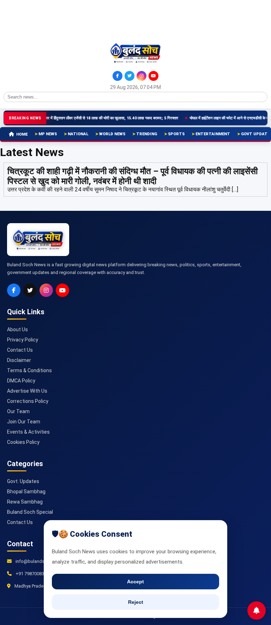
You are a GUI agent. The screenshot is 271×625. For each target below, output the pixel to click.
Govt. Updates (23, 481)
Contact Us (20, 350)
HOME (22, 134)
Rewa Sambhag (25, 502)
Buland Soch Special (30, 512)
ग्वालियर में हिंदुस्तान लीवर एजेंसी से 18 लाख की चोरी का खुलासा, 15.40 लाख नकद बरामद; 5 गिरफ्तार (98, 118)
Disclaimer (19, 360)
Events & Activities (28, 432)
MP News (47, 134)
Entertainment (212, 134)
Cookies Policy (23, 442)
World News (112, 134)
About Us (17, 329)
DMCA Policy (21, 380)
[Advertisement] (35, 20)
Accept (135, 581)
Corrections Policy (27, 401)
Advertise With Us (27, 391)
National (78, 134)
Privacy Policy (22, 340)
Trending (146, 134)
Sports (176, 134)
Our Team (18, 411)
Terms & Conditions (29, 370)
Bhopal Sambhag (26, 491)
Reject (135, 602)
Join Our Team (23, 421)
